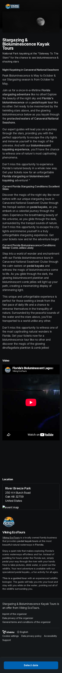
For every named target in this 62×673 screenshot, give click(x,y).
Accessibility (50, 636)
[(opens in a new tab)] (31, 508)
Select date (31, 665)
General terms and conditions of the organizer (26, 622)
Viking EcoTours (11, 537)
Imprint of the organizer (14, 614)
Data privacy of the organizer (17, 618)
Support (6, 640)
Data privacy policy (31, 636)
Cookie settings (10, 636)
